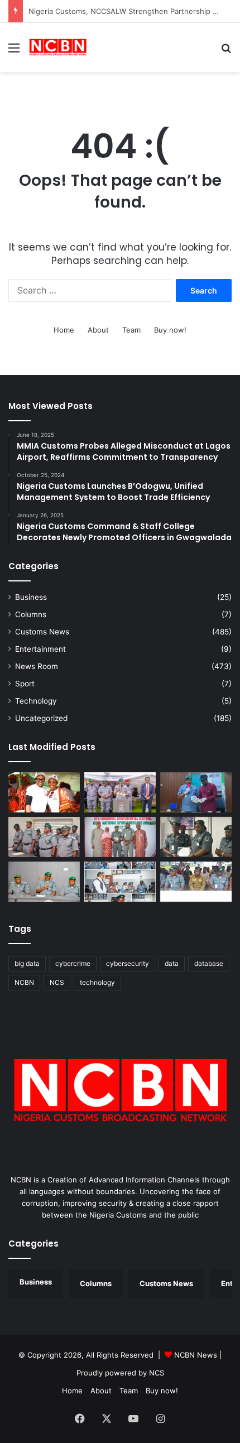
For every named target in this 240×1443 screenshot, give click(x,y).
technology (97, 982)
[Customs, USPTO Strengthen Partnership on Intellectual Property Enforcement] (196, 882)
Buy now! (170, 329)
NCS (57, 982)
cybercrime (72, 963)
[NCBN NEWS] (58, 47)
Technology (36, 700)
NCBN (24, 982)
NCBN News (195, 1354)
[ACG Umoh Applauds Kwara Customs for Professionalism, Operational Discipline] (120, 882)
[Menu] (14, 51)
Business (31, 597)
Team (131, 329)
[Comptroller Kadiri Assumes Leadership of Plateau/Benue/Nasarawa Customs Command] (44, 837)
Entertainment (40, 648)
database (208, 963)
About (98, 329)
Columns (30, 614)
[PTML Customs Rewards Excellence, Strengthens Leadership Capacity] (196, 837)
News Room (36, 666)
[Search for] (226, 51)
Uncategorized (41, 718)
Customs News (42, 631)
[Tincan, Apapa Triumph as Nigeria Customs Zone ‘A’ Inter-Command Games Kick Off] (44, 792)
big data (27, 963)
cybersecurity (127, 963)
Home (64, 329)
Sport (25, 683)
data (172, 963)
